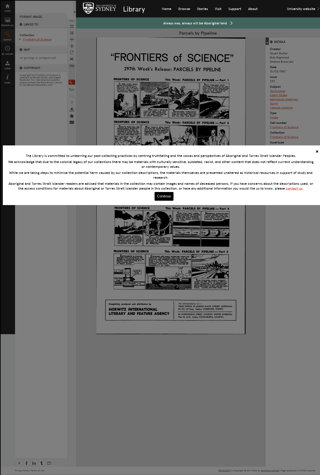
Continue (164, 196)
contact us (294, 188)
